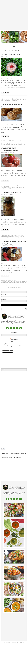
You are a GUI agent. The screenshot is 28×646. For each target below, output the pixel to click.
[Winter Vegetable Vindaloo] (14, 579)
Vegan (10, 100)
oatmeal (21, 236)
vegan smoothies (14, 100)
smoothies (20, 99)
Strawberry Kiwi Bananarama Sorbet (10, 149)
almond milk (8, 235)
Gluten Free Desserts (11, 185)
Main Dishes (14, 280)
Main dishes (24, 282)
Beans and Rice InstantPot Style (9, 348)
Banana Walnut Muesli (11, 192)
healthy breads (18, 143)
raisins (2, 237)
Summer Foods (6, 186)
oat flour (2, 283)
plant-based (12, 283)
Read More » (5, 92)
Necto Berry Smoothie (11, 54)
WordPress (15, 644)
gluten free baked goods (5, 143)
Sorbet (2, 188)
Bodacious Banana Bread (12, 104)
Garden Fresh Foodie (14, 36)
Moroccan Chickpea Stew (8, 350)
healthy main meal (9, 282)
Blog (6, 140)
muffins (9, 144)
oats (23, 236)
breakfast (10, 98)
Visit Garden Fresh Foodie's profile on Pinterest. (11, 457)
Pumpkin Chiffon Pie (7, 344)
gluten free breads (13, 143)
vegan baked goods (17, 144)
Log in (19, 644)
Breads (9, 140)
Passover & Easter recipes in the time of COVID (12, 346)
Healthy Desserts (18, 185)
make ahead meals (13, 236)
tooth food (10, 188)
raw (14, 99)
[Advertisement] (14, 14)
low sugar (19, 282)
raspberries (11, 99)
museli (18, 236)
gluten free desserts (19, 187)
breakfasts (15, 235)
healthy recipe (15, 282)
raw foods (17, 99)
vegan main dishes (20, 283)
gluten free (18, 98)
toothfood (5, 237)
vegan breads (22, 144)
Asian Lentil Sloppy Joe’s (8, 352)
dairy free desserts (12, 187)
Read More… (3, 325)
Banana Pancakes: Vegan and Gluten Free (13, 242)
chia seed (14, 98)
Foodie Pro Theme (15, 642)
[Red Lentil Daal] (14, 563)
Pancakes (8, 283)
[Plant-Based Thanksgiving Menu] (14, 611)
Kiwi (23, 187)
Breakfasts (12, 140)
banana (7, 98)
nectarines (7, 99)
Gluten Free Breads (17, 140)
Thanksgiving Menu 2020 (8, 341)
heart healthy (7, 236)
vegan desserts (17, 188)
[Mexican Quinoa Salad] (14, 595)
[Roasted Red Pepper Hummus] (14, 516)
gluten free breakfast (20, 281)
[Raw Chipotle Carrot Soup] (14, 547)
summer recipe (6, 100)
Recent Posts (14, 339)
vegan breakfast (13, 237)
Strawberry (6, 188)
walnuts (17, 237)
